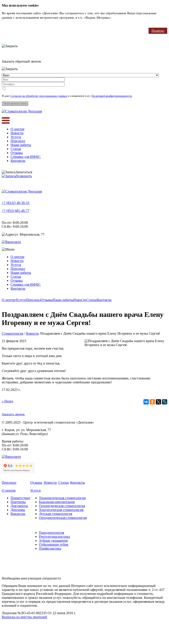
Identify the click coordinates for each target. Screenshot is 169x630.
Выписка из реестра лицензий (24, 617)
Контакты (18, 160)
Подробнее (121, 17)
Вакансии (18, 514)
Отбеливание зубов (53, 544)
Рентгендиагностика (54, 536)
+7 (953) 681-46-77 (15, 211)
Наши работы (21, 145)
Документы (19, 506)
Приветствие (20, 498)
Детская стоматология (55, 514)
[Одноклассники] (152, 401)
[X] (158, 401)
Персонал (18, 141)
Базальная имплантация (57, 502)
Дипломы (18, 510)
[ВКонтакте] (146, 401)
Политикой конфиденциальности (112, 95)
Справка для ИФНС (26, 157)
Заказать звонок (13, 414)
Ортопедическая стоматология (62, 506)
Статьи (16, 149)
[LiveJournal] (164, 401)
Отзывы (17, 153)
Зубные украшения (53, 540)
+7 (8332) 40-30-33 (15, 203)
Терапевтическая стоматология (62, 498)
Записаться (24, 172)
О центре (17, 129)
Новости (17, 133)
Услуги (16, 137)
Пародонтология (51, 532)
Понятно (158, 30)
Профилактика (50, 548)
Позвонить (24, 176)
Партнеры (18, 502)
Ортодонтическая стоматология (63, 518)
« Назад (7, 401)
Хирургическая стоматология (61, 510)
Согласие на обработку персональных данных (38, 95)
